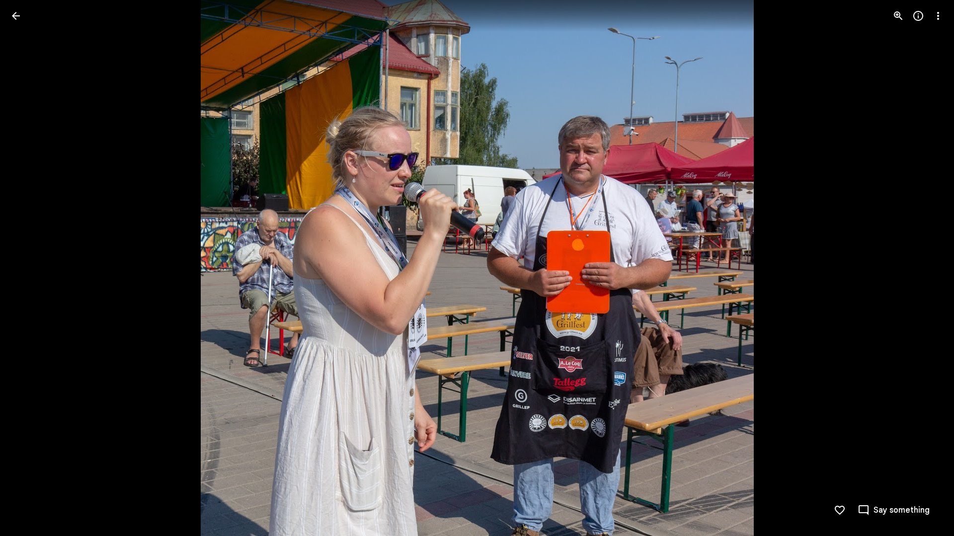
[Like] (840, 510)
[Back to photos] (16, 16)
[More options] (938, 16)
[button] (28, 268)
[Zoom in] (898, 16)
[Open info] (918, 16)
